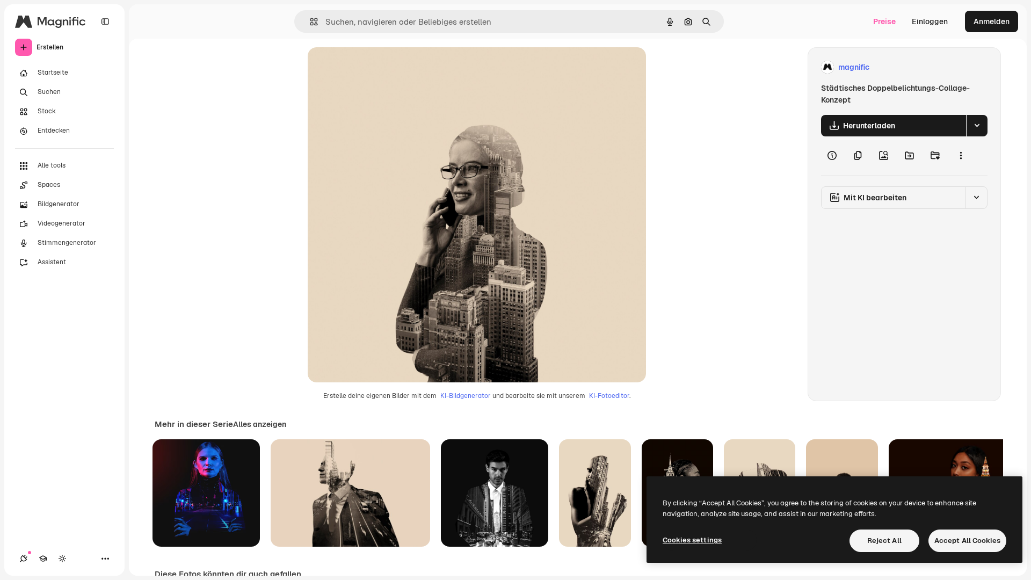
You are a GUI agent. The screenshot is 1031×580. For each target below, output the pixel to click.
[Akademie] (43, 558)
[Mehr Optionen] (960, 155)
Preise (884, 21)
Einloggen (930, 21)
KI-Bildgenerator (465, 396)
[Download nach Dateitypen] (977, 125)
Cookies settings (692, 540)
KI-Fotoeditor (609, 396)
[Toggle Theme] (62, 558)
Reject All (884, 540)
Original (376, 67)
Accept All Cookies (967, 540)
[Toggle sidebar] (105, 21)
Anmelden (992, 21)
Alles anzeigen (259, 424)
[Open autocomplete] (309, 22)
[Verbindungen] (23, 558)
